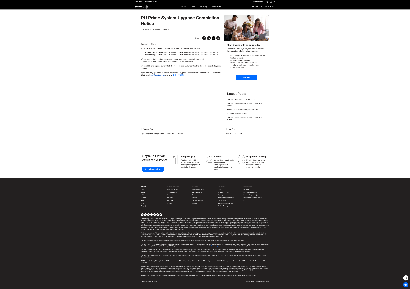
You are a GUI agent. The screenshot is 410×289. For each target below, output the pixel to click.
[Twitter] (213, 38)
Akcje (142, 200)
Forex (142, 189)
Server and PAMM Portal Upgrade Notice (242, 110)
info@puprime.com (157, 75)
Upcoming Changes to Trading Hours (241, 99)
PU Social (169, 203)
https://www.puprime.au (217, 246)
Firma (193, 7)
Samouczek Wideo (197, 200)
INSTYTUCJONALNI (151, 2)
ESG (244, 200)
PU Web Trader (171, 195)
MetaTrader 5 (170, 197)
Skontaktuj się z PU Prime (225, 203)
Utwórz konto (256, 6)
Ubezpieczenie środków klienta (252, 197)
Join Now (246, 77)
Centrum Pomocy (223, 206)
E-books (194, 203)
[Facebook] (204, 38)
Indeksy (143, 195)
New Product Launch (234, 134)
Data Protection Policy (262, 281)
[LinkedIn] (208, 38)
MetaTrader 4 (170, 200)
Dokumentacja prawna (250, 192)
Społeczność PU (197, 192)
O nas (219, 189)
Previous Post (148, 129)
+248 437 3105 (178, 75)
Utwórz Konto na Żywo (153, 169)
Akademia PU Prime (198, 189)
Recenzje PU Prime (223, 192)
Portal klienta (270, 6)
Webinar (194, 197)
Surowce (143, 197)
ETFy (142, 203)
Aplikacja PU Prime (172, 189)
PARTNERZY (138, 2)
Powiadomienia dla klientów (226, 197)
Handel (183, 7)
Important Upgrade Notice (237, 114)
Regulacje (246, 189)
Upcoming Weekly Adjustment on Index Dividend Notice (162, 134)
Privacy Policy (250, 281)
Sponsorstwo (216, 7)
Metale (143, 192)
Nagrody (220, 195)
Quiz (193, 195)
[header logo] (141, 7)
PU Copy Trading (172, 192)
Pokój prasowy (222, 200)
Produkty (143, 186)
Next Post (231, 129)
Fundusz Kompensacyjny (250, 195)
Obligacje (143, 206)
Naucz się (203, 7)
